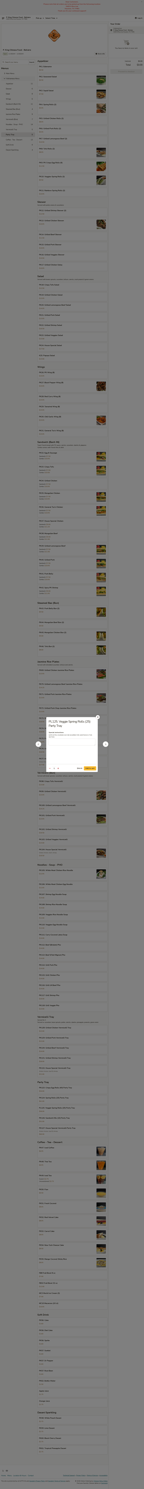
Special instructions (56, 732)
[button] (38, 746)
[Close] (98, 717)
